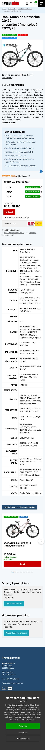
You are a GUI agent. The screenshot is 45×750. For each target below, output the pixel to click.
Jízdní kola (11, 9)
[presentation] (4, 541)
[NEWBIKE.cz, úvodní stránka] (10, 3)
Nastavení (23, 732)
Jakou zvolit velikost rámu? (14, 233)
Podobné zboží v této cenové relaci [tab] (19, 507)
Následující (7, 77)
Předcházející (28, 75)
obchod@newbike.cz (15, 683)
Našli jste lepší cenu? (12, 230)
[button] (31, 3)
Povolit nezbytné (23, 739)
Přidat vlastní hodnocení (16, 633)
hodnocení (23, 176)
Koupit (10, 212)
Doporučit (32, 233)
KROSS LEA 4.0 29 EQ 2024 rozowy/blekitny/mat (17, 544)
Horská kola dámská (25, 9)
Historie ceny (9, 235)
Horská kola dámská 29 (12, 11)
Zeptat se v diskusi (14, 603)
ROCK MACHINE (16, 85)
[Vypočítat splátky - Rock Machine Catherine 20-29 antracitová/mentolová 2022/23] (31, 223)
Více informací (8, 122)
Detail (22, 564)
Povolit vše (23, 726)
